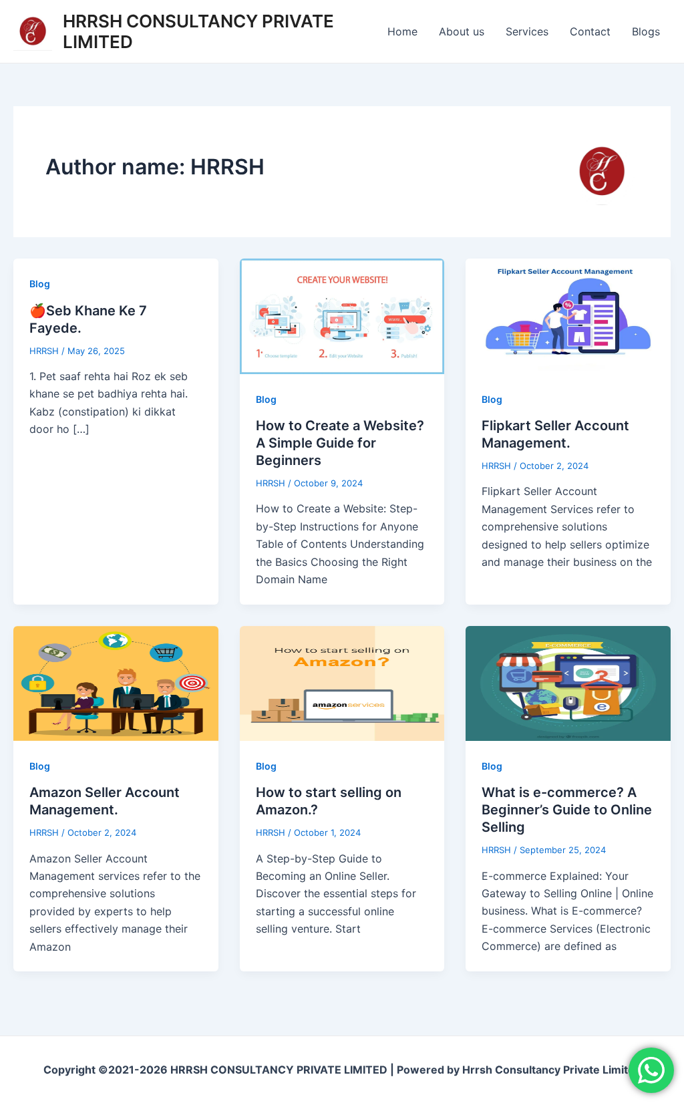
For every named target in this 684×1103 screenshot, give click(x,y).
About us (461, 31)
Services (527, 31)
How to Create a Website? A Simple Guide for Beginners (340, 443)
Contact (590, 31)
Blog (39, 283)
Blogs (646, 31)
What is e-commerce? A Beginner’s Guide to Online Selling (567, 809)
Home (402, 31)
